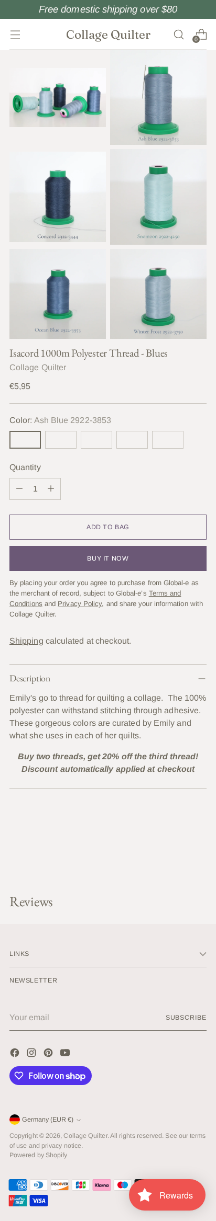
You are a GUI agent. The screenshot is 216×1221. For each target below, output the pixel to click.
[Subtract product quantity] (19, 488)
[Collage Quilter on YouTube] (66, 1054)
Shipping (26, 640)
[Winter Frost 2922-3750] (167, 440)
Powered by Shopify (38, 1155)
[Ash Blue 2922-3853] (25, 440)
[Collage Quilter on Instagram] (32, 1054)
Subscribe (186, 1017)
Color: (60, 420)
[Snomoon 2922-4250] (96, 440)
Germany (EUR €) (47, 1119)
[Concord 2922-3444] (61, 440)
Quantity (25, 467)
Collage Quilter (37, 367)
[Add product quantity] (50, 488)
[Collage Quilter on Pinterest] (49, 1054)
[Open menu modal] (15, 34)
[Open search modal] (178, 34)
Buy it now (107, 558)
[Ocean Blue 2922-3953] (132, 440)
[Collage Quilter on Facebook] (15, 1054)
